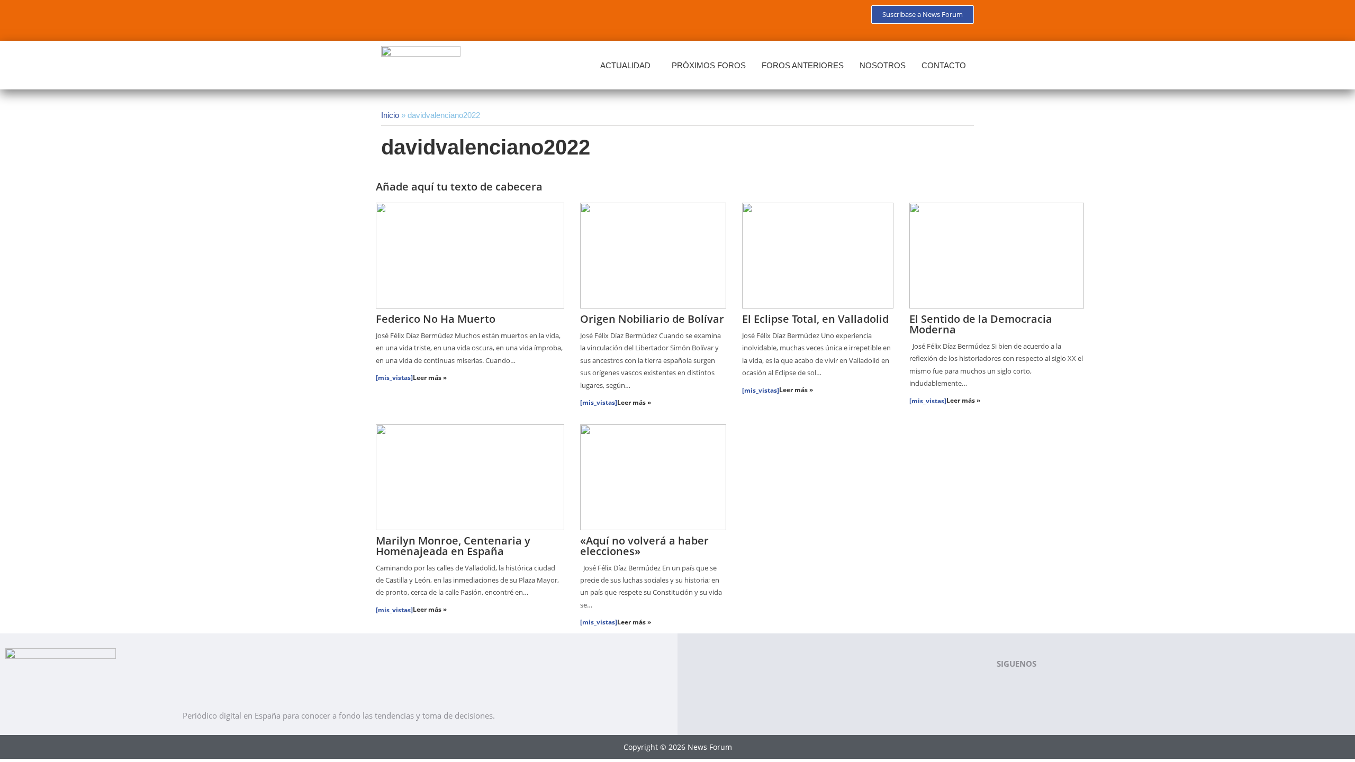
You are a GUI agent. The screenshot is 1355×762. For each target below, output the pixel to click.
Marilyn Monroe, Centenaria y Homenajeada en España (453, 545)
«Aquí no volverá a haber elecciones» (644, 545)
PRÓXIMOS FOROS (709, 65)
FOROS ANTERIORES (803, 65)
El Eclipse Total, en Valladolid (815, 319)
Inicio (390, 115)
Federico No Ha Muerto (435, 319)
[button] (628, 65)
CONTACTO (944, 65)
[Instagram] (488, 18)
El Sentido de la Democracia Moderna (980, 324)
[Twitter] (425, 18)
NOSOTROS (883, 65)
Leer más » (430, 377)
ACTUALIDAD (625, 65)
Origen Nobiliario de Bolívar (652, 319)
